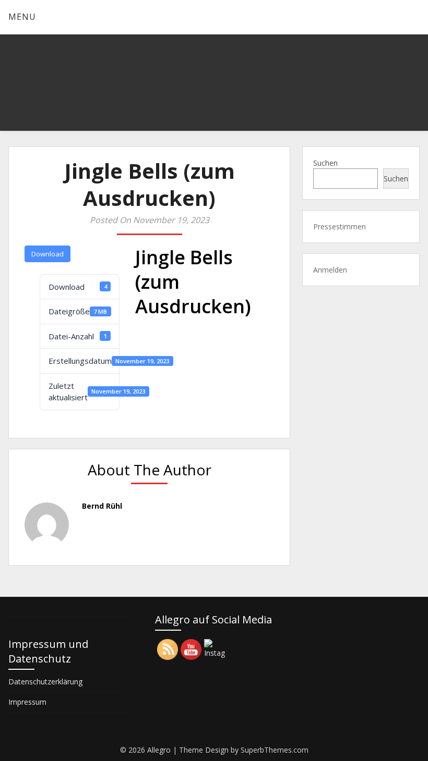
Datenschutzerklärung (45, 681)
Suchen (325, 163)
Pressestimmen (339, 226)
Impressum (27, 702)
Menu (22, 16)
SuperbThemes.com (274, 750)
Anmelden (330, 270)
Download (47, 254)
